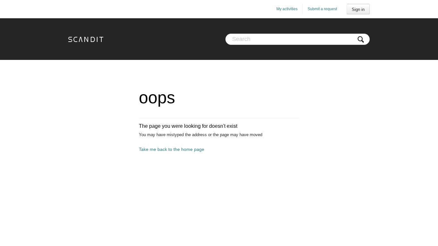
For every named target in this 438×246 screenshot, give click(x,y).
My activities (287, 9)
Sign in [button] (358, 9)
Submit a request (322, 9)
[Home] (85, 39)
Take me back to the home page (171, 149)
